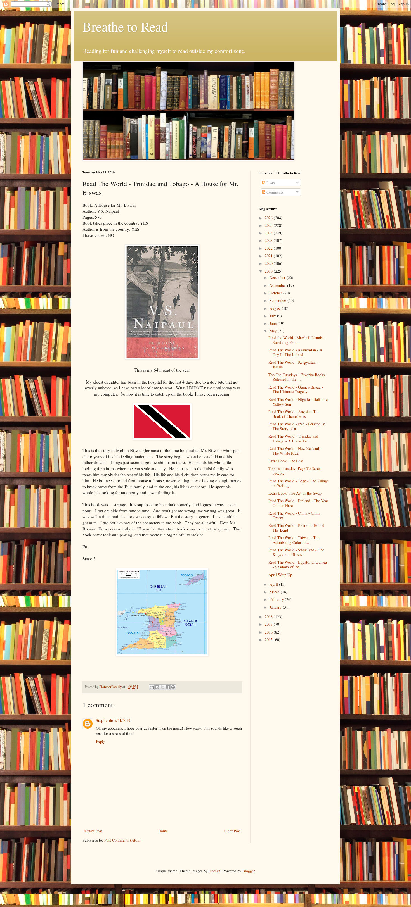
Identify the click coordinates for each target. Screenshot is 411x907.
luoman (214, 870)
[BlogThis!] (157, 687)
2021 (269, 255)
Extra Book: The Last (285, 460)
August (276, 308)
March (275, 591)
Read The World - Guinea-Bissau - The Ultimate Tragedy (295, 389)
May (274, 331)
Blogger (248, 870)
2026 (269, 217)
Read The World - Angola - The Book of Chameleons (293, 414)
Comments (274, 192)
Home (163, 831)
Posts (270, 182)
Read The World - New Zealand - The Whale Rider (295, 451)
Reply (100, 741)
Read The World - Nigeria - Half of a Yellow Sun (298, 402)
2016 (269, 632)
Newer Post (93, 831)
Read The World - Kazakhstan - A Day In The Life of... (295, 352)
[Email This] (152, 687)
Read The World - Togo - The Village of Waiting (298, 483)
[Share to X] (162, 687)
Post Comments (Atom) (123, 840)
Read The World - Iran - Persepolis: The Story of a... (296, 426)
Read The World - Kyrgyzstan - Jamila (293, 365)
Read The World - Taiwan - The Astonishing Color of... (293, 540)
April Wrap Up (280, 574)
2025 (269, 225)
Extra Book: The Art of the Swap (295, 493)
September (278, 300)
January (276, 607)
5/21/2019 (122, 720)
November (278, 285)
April (274, 584)
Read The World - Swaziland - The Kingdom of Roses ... (296, 552)
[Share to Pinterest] (173, 687)
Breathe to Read (125, 26)
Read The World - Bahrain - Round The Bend (296, 528)
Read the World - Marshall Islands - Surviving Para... (296, 340)
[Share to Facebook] (168, 687)
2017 (269, 624)
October (276, 293)
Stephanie (104, 720)
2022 (269, 248)
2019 (269, 271)
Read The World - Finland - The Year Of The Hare (298, 503)
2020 (269, 263)
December (278, 277)
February (277, 599)
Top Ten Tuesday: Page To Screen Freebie (295, 471)
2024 (269, 232)
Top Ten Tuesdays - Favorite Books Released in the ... (296, 377)
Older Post (232, 831)
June (274, 323)
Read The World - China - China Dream (294, 515)
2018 (269, 616)
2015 (269, 639)
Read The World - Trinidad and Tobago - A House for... (293, 439)
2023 (269, 240)
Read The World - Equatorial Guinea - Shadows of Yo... (297, 565)
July (273, 315)
